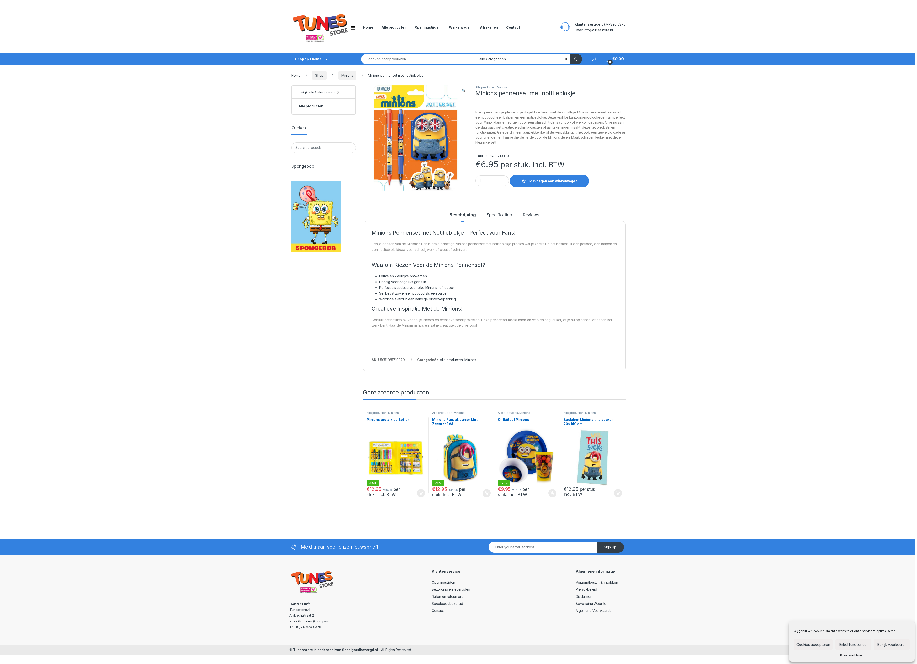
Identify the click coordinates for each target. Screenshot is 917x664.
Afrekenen (489, 27)
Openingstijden (428, 27)
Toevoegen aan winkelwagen (552, 181)
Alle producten (393, 27)
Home (368, 27)
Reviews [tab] (531, 215)
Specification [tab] (499, 215)
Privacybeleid (586, 589)
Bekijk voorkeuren (891, 644)
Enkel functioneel (853, 644)
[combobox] (419, 59)
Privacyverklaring (852, 655)
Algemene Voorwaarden (594, 611)
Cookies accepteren (813, 644)
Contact (513, 27)
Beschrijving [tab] (462, 215)
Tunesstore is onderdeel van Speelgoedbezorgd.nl (335, 650)
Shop (319, 75)
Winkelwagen (460, 27)
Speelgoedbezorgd (447, 603)
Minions (347, 75)
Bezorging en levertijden (451, 589)
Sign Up (610, 547)
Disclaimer (584, 596)
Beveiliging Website (591, 603)
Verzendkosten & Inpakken (597, 582)
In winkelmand (416, 493)
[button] (464, 90)
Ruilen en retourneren (448, 596)
